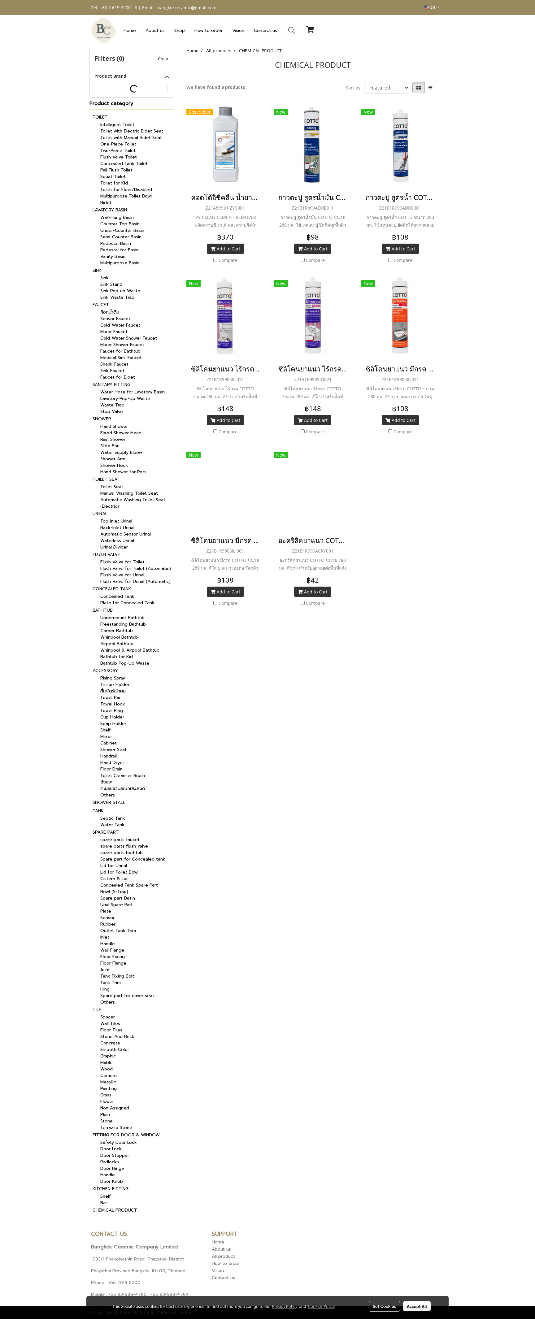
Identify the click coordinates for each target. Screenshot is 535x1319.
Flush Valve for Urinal (122, 575)
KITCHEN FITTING (110, 1189)
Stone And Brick (117, 1036)
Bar (103, 1203)
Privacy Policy (284, 1306)
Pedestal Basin (115, 243)
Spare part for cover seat (127, 995)
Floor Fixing (112, 956)
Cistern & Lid (114, 878)
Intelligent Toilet (117, 124)
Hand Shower (114, 426)
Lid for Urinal (113, 865)
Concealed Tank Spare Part (129, 885)
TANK (98, 811)
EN (432, 7)
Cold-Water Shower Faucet (128, 338)
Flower (107, 1101)
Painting (108, 1088)
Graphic (108, 1056)
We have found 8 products (215, 87)
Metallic (108, 1082)
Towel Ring (111, 710)
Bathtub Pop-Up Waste (124, 663)
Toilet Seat (111, 487)
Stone (106, 1121)
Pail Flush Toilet (116, 170)
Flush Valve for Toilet (122, 562)
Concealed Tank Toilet (124, 163)
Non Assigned (114, 1108)
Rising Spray (112, 678)
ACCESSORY (105, 670)
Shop (179, 30)
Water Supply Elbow (121, 452)
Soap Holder (113, 723)
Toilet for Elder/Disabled (126, 189)
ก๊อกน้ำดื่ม (109, 312)
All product (223, 1256)
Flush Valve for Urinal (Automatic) (135, 581)
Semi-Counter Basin (120, 237)
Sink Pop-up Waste (120, 291)
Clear (163, 59)
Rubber (107, 924)
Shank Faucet (114, 364)
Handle (107, 943)
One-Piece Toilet (118, 144)
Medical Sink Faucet (121, 357)
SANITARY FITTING (111, 384)
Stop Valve (111, 411)
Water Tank (112, 825)
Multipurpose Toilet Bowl (126, 196)
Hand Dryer (112, 762)
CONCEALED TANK (112, 589)
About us (155, 30)
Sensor (107, 917)
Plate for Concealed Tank (127, 603)
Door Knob (111, 1181)
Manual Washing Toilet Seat (129, 493)
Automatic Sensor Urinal (125, 534)
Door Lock (111, 1149)
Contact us (265, 30)
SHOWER (102, 419)
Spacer (107, 1017)
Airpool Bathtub (116, 643)
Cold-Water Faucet (120, 325)
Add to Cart (227, 249)
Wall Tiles (110, 1023)
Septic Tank (112, 818)
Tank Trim (110, 982)
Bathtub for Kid (116, 656)
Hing (105, 989)
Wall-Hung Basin (117, 217)
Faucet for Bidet (117, 377)
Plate (105, 911)
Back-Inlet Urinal (117, 527)
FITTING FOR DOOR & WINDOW (126, 1135)
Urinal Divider (114, 547)
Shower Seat (113, 749)
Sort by (355, 88)
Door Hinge (112, 1168)
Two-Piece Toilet (118, 150)
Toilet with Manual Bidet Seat (131, 137)
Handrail (108, 756)
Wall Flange (112, 950)
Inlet (104, 937)
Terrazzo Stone (116, 1127)
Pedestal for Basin (119, 250)
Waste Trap (112, 405)
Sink (104, 278)
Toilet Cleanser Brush (122, 775)
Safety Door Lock (118, 1142)
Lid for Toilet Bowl (119, 872)
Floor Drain (111, 769)
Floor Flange (113, 963)
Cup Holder (112, 717)
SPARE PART (106, 832)
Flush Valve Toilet (118, 157)
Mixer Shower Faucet (122, 344)
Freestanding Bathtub (123, 624)
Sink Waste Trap (117, 297)
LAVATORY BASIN (110, 210)
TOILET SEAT (106, 479)
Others (107, 795)
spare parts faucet (120, 839)
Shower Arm (112, 459)
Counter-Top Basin (120, 224)
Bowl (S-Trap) (114, 891)
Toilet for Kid (114, 183)
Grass (105, 1095)
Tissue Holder (114, 684)
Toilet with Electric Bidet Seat (131, 131)
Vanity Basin (112, 256)
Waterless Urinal (117, 540)
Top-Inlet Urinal (116, 521)
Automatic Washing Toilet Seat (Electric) (132, 503)
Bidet (105, 202)
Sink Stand (111, 284)
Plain (105, 1114)
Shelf (105, 730)
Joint (105, 969)
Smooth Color (114, 1049)
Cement (108, 1075)
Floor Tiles (111, 1030)
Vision (238, 30)
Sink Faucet (112, 370)
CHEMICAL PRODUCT (115, 1210)
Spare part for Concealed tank (132, 859)
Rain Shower (112, 439)
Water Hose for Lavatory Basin (132, 392)
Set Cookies (384, 1306)
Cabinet (108, 743)
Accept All (417, 1306)
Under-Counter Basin (122, 230)
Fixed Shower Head (120, 433)
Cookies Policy (321, 1306)
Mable (106, 1062)
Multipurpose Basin (120, 263)
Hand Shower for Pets (123, 472)
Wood (106, 1069)
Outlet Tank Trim (118, 930)
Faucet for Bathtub (120, 351)
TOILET (100, 117)
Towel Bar (110, 697)
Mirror (106, 736)
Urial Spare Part (116, 904)
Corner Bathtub (116, 630)
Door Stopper (114, 1155)
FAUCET (101, 305)
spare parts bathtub (121, 852)
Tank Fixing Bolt (117, 976)
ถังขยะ (106, 782)
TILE (97, 1009)
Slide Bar (109, 446)
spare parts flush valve (124, 846)
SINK (97, 270)
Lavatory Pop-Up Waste (125, 398)
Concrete (110, 1043)
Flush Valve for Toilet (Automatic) (135, 568)
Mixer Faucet (114, 331)
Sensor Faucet (115, 318)
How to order (208, 30)
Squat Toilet (113, 176)
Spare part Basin (117, 898)
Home (130, 30)
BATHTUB (103, 610)
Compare (228, 260)
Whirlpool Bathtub (119, 637)
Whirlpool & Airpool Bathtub (129, 650)
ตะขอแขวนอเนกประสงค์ (122, 788)
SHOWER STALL (109, 802)
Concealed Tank (117, 596)
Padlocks (109, 1162)
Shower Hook (114, 465)
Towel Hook (112, 704)
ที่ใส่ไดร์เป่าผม (113, 691)
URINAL (100, 513)
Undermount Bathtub (122, 617)
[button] (291, 30)
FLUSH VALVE (106, 554)
